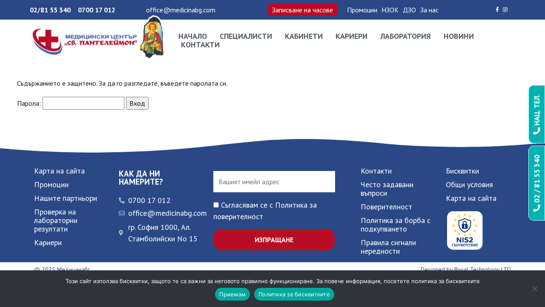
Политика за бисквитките (294, 294)
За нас (429, 10)
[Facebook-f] (497, 9)
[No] (534, 288)
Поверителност (386, 206)
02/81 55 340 (50, 10)
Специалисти (246, 36)
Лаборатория (405, 36)
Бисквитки (462, 171)
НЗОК (390, 10)
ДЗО (409, 10)
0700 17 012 (96, 10)
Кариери (351, 36)
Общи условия (469, 184)
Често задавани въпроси (387, 189)
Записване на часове (302, 10)
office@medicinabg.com (180, 10)
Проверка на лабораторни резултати (55, 220)
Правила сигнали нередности (388, 246)
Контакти (200, 45)
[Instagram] (505, 9)
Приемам (232, 294)
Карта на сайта (59, 171)
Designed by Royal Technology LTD (466, 269)
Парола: (30, 103)
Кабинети (304, 36)
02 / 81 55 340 (537, 180)
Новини (459, 36)
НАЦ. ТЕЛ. (537, 110)
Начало (192, 36)
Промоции (362, 10)
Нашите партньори (65, 198)
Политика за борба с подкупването (395, 224)
